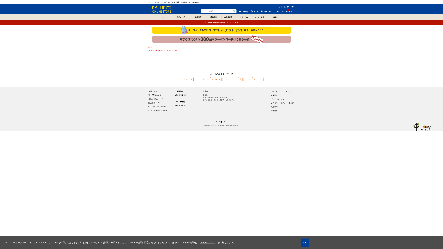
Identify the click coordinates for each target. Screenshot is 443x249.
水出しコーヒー (230, 79)
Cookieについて (207, 242)
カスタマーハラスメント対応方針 (283, 103)
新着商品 (198, 17)
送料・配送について (154, 95)
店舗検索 (274, 107)
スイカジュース (186, 79)
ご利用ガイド (152, 91)
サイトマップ (180, 106)
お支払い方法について (155, 99)
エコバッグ (216, 79)
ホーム (150, 47)
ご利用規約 (179, 91)
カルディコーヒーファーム (280, 91)
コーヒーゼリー (202, 79)
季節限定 (213, 17)
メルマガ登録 (180, 102)
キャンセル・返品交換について (158, 107)
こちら (235, 22)
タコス (247, 79)
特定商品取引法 (181, 95)
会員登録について (154, 103)
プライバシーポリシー (279, 99)
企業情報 (274, 95)
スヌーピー (258, 79)
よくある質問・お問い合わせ (157, 110)
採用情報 (274, 111)
